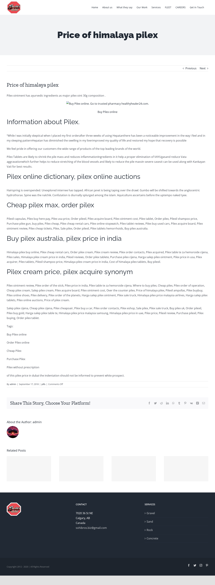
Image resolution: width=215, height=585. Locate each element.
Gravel (151, 513)
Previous (191, 68)
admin (13, 384)
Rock (150, 530)
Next (203, 68)
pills (43, 384)
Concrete (152, 538)
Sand (150, 521)
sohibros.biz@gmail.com (91, 528)
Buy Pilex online (107, 112)
